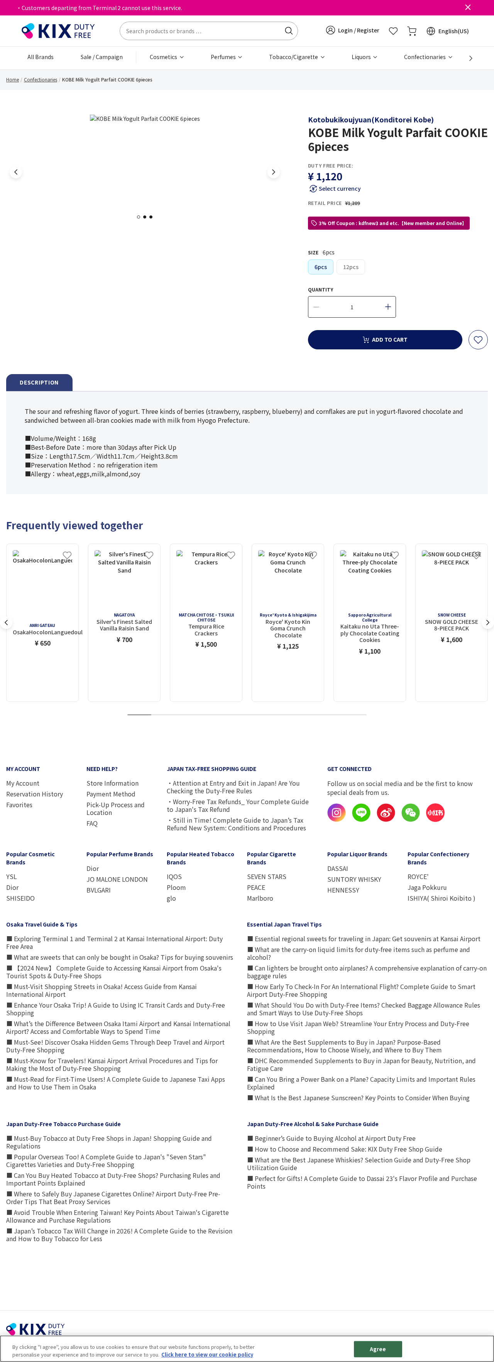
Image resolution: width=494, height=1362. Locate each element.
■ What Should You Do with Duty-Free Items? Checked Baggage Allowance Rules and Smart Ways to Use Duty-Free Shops (363, 1008)
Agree (378, 1349)
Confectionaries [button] (425, 57)
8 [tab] (306, 715)
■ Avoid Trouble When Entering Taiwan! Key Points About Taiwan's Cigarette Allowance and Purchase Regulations (117, 1216)
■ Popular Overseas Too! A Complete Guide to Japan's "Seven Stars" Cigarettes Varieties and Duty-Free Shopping (106, 1160)
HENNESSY (343, 889)
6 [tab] (259, 715)
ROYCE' (418, 876)
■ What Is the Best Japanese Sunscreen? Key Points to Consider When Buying (358, 1097)
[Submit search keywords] (288, 31)
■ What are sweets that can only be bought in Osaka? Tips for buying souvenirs (119, 957)
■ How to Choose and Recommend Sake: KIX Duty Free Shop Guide (344, 1149)
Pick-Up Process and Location (115, 808)
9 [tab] (330, 715)
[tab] (39, 382)
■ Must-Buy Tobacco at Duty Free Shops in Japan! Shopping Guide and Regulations (109, 1141)
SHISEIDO (20, 898)
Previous (16, 172)
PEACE (256, 887)
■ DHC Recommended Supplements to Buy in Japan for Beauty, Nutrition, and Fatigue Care (361, 1064)
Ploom (176, 887)
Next (273, 172)
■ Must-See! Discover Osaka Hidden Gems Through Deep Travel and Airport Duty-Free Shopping (115, 1045)
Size (321, 252)
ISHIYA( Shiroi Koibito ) (441, 898)
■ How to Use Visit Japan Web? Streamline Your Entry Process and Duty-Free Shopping (358, 1027)
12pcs (351, 267)
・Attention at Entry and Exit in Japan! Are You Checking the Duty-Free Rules (233, 786)
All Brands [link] (40, 57)
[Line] (361, 819)
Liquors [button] (362, 57)
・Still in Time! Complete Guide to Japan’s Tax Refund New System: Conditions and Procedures (236, 823)
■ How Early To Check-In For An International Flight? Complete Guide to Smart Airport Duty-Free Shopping (361, 990)
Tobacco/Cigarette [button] (294, 57)
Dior (12, 887)
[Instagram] (336, 819)
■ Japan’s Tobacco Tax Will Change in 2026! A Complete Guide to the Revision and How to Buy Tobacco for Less (119, 1234)
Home (12, 79)
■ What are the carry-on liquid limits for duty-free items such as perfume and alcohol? (358, 953)
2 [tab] (147, 217)
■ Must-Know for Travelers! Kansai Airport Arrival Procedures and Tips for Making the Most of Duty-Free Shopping (112, 1064)
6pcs (321, 267)
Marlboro (260, 898)
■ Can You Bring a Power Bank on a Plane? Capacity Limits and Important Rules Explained (361, 1082)
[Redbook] (435, 819)
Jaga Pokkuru (427, 887)
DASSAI (337, 868)
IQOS (174, 876)
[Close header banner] (467, 8)
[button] (352, 30)
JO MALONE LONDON (117, 879)
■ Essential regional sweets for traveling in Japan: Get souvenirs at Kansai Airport (363, 938)
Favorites (19, 804)
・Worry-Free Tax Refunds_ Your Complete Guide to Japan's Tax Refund (238, 805)
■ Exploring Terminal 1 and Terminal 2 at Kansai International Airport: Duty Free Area (114, 942)
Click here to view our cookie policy (207, 1354)
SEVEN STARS (266, 876)
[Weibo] (386, 819)
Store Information (112, 783)
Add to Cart (390, 339)
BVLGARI (98, 889)
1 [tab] (141, 217)
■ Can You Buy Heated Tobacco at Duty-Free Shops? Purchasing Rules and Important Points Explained (113, 1179)
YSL (11, 876)
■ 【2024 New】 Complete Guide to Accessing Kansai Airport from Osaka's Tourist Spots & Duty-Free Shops (114, 971)
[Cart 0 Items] (411, 31)
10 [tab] (355, 715)
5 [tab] (235, 715)
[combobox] (209, 31)
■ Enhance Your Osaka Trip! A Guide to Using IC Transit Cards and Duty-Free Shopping (115, 1008)
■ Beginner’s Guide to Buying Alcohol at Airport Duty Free (331, 1138)
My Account (22, 783)
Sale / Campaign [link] (102, 57)
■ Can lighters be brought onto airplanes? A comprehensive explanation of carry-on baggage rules (367, 971)
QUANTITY (320, 289)
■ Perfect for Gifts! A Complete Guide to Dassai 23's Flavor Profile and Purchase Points (362, 1182)
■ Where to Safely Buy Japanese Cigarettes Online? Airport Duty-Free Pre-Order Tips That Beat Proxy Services (113, 1197)
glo (171, 898)
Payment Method (110, 793)
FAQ (92, 823)
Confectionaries (40, 79)
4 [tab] (211, 715)
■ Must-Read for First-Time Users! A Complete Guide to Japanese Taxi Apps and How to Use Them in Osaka (115, 1082)
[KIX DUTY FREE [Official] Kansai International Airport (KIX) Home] (58, 30)
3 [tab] (153, 217)
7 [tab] (282, 715)
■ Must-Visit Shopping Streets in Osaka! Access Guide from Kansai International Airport (101, 990)
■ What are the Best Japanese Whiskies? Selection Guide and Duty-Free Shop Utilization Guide (358, 1163)
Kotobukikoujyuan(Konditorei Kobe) (371, 119)
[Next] (466, 58)
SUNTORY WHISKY (354, 879)
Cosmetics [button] (164, 57)
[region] (247, 1348)
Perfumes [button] (224, 57)
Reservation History (34, 793)
